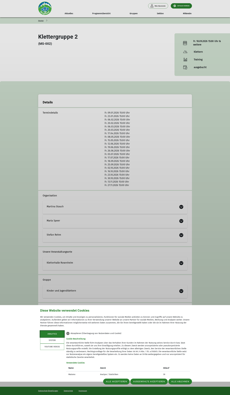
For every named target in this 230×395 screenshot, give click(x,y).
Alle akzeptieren (116, 381)
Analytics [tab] (52, 334)
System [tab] (52, 340)
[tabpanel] (128, 354)
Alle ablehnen (180, 381)
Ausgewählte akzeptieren (149, 381)
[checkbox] (128, 333)
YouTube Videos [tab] (52, 346)
